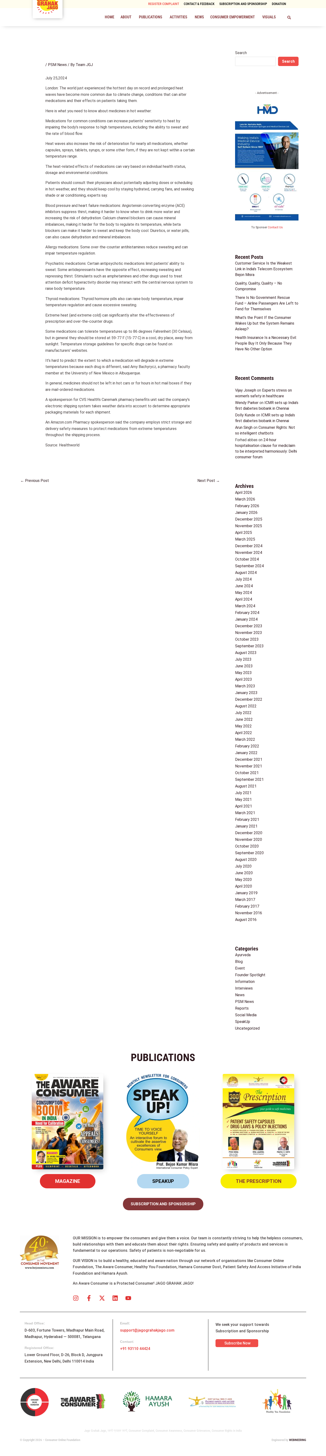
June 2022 (244, 719)
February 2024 (247, 612)
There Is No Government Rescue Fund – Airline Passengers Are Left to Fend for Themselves (266, 303)
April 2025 (243, 532)
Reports (242, 1008)
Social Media (246, 1015)
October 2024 (247, 559)
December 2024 (248, 546)
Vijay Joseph (245, 390)
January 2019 (246, 893)
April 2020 (243, 886)
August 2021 (246, 786)
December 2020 (248, 833)
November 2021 (248, 766)
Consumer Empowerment (232, 17)
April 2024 (243, 599)
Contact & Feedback (199, 4)
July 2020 (243, 866)
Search (241, 53)
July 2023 (243, 659)
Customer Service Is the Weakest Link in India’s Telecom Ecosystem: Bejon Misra (264, 269)
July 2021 (243, 793)
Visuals (269, 17)
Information (245, 981)
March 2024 (245, 606)
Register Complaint (163, 4)
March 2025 (245, 539)
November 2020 (248, 839)
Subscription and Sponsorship (243, 4)
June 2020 (244, 873)
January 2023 (246, 692)
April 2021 (243, 806)
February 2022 (247, 746)
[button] (126, 17)
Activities (178, 17)
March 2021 (245, 813)
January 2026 (246, 512)
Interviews (244, 988)
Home (109, 17)
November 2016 (248, 913)
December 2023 (248, 626)
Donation (279, 4)
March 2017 (245, 899)
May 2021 (243, 799)
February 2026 (247, 506)
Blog (239, 961)
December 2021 (248, 759)
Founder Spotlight (250, 975)
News (199, 17)
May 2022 (243, 726)
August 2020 (246, 859)
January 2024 (246, 619)
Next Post (208, 480)
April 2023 (243, 679)
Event (240, 968)
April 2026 (243, 492)
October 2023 (247, 639)
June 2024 (244, 586)
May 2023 (243, 672)
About (126, 17)
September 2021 (249, 779)
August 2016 (246, 919)
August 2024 (246, 572)
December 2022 (248, 699)
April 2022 (243, 733)
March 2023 (245, 686)
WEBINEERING (297, 1440)
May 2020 (243, 879)
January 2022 (246, 753)
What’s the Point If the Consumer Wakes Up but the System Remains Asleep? (264, 323)
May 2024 (243, 592)
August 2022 (246, 706)
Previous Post (34, 480)
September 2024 (249, 566)
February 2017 (247, 906)
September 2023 (249, 646)
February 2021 (247, 819)
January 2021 (246, 826)
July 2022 (243, 712)
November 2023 (248, 632)
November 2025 (248, 526)
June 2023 (244, 666)
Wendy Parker (246, 402)
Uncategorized (247, 1028)
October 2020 (247, 846)
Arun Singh (243, 427)
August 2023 (246, 652)
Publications (150, 17)
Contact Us (275, 227)
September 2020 (249, 853)
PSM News (57, 64)
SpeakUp (242, 1021)
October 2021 (247, 773)
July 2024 (243, 579)
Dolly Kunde (245, 415)
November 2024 (248, 552)
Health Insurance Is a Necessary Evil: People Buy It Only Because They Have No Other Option (266, 343)
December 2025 (248, 519)
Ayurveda (243, 955)
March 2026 (245, 499)
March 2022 (245, 739)
